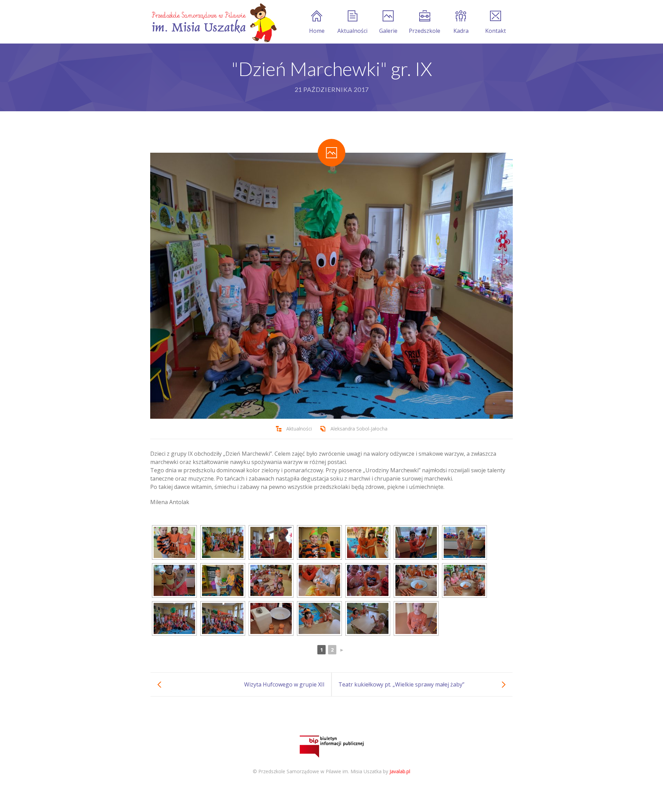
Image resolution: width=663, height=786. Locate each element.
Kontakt (495, 31)
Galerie (388, 31)
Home (317, 31)
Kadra (461, 31)
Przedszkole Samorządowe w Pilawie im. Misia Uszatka (320, 771)
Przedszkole (424, 31)
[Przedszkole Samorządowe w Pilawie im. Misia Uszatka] (213, 22)
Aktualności (352, 31)
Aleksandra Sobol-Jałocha (358, 428)
